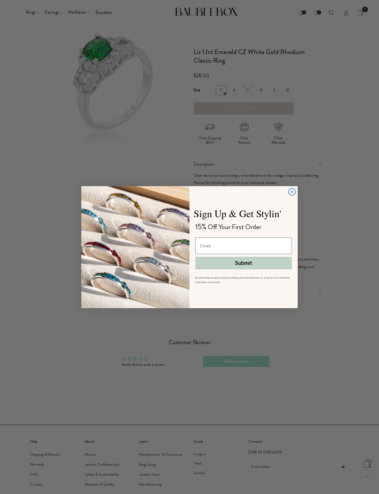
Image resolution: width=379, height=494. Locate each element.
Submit (243, 263)
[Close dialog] (292, 191)
